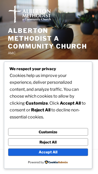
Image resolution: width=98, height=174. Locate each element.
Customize (48, 132)
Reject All (48, 142)
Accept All (48, 152)
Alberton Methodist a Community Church (47, 38)
